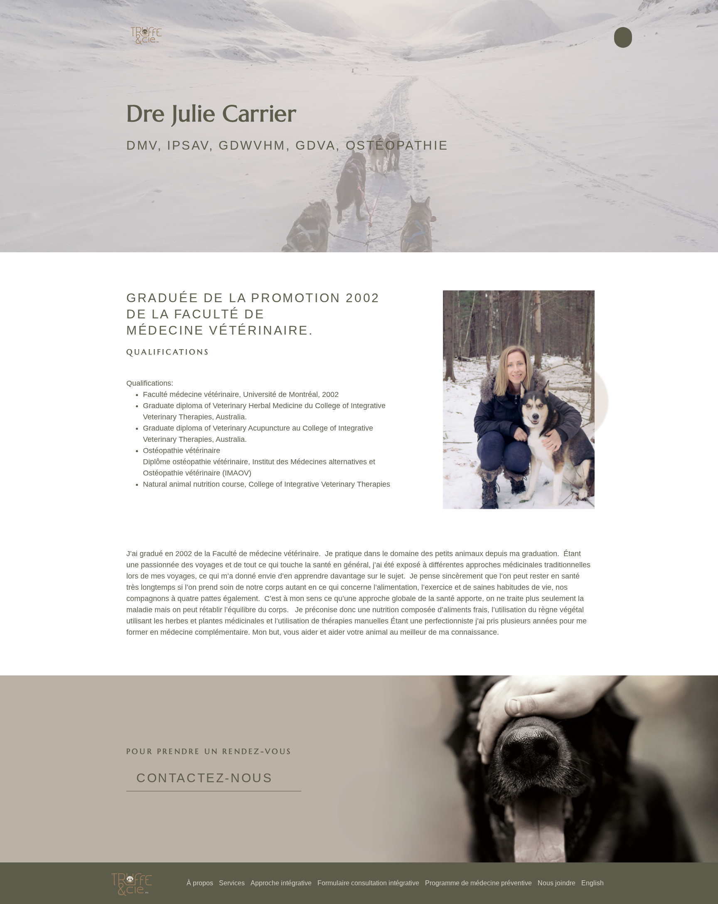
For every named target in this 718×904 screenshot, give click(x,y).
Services (232, 883)
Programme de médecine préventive (478, 883)
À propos (200, 883)
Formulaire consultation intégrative (368, 883)
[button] (623, 37)
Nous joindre (556, 883)
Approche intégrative (281, 883)
